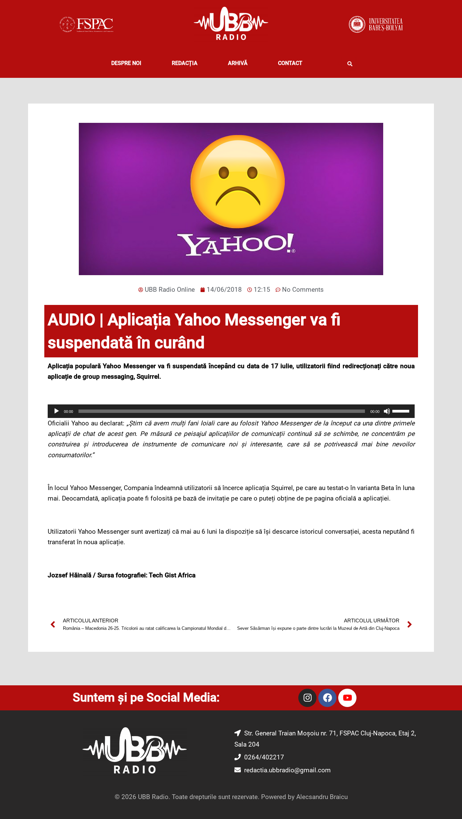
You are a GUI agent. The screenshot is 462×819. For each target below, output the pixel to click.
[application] (231, 411)
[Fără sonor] (387, 411)
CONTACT (290, 63)
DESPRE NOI (126, 63)
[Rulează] (56, 411)
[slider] (401, 410)
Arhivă (238, 63)
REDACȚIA (185, 63)
